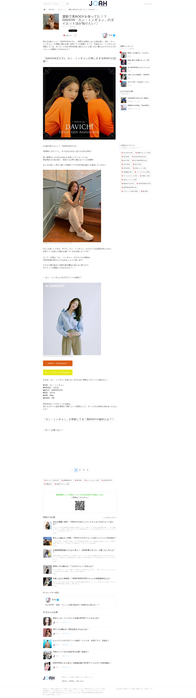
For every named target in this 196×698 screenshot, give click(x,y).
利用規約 (71, 681)
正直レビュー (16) (140, 168)
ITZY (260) (126, 164)
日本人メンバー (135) (130, 180)
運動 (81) (49, 484)
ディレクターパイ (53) (130, 176)
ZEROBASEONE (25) (130, 187)
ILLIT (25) (126, 160)
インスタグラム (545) (143, 172)
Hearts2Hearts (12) (140, 156)
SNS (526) (126, 168)
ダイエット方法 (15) (52, 480)
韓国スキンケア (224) (144, 153)
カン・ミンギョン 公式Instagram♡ (58, 372)
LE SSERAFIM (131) (140, 160)
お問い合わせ (80, 681)
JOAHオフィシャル (133, 101)
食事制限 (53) (67, 480)
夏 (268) (79, 480)
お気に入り (68, 35)
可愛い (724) (146, 176)
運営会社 (64, 681)
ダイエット (65, 26)
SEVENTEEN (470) (144, 183)
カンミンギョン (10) (92, 480)
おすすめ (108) (127, 153)
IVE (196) (126, 156)
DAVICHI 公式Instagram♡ (58, 363)
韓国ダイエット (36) (62, 484)
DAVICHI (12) (107, 480)
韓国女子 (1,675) (128, 183)
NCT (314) (137, 164)
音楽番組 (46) (127, 172)
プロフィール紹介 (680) (130, 191)
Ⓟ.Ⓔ (110, 35)
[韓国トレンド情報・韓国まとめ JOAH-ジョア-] (98, 4)
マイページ (148, 4)
